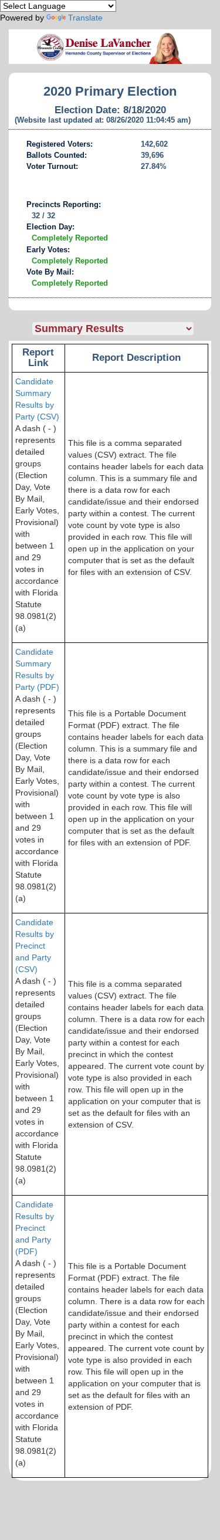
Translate (85, 17)
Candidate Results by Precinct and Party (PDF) (34, 1228)
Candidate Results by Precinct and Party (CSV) (34, 946)
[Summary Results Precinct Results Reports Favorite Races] (121, 328)
